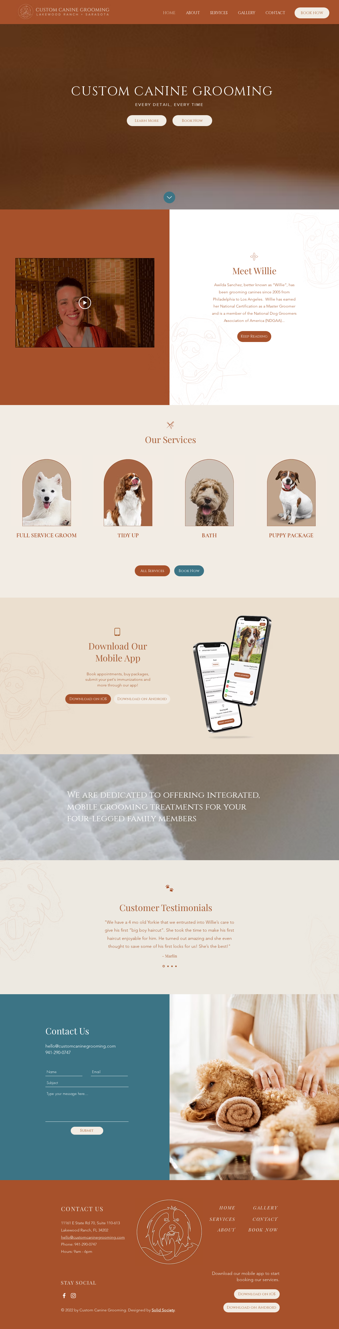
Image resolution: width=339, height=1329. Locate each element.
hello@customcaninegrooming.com (80, 1046)
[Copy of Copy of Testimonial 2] (176, 966)
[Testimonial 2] (168, 966)
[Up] (169, 197)
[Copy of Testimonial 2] (172, 966)
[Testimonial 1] (163, 966)
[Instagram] (73, 1295)
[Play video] (85, 303)
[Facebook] (64, 1295)
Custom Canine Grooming (102, 1310)
